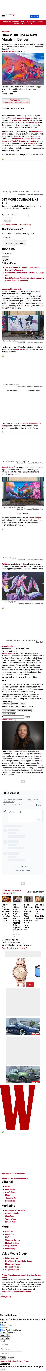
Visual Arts (6, 32)
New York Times (20, 120)
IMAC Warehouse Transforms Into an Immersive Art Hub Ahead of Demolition (24, 279)
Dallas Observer (11, 1258)
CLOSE (5, 260)
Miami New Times (12, 1264)
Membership (10, 1249)
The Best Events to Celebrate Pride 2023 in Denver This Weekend (22, 269)
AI (30, 1275)
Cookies (16, 1275)
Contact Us (9, 1234)
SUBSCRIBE (8, 243)
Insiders (5, 1328)
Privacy (28, 224)
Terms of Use (10, 1219)
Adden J (31, 143)
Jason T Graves (8, 467)
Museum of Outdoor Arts (12, 289)
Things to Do (7, 1325)
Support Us (34, 16)
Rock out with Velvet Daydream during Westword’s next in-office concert (23, 23)
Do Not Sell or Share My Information (16, 1291)
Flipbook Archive (12, 1243)
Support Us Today (9, 720)
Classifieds (9, 1216)
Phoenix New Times (13, 1267)
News (7, 1186)
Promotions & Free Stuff (15, 1210)
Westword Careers (12, 1240)
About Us (9, 1231)
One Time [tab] (6, 704)
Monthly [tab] (15, 704)
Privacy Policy (10, 1222)
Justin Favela (7, 653)
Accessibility (24, 1275)
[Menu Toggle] (3, 16)
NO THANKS (20, 243)
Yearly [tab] (23, 704)
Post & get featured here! (14, 948)
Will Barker (6, 564)
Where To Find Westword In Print (15, 1179)
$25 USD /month (24, 711)
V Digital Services (12, 1270)
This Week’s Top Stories (11, 1330)
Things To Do (10, 1198)
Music (7, 1195)
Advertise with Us (12, 1213)
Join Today (5, 1335)
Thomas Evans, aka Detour (19, 118)
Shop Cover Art (11, 1246)
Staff (7, 1237)
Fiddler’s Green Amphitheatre (23, 141)
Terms (21, 224)
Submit (11, 1358)
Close (3, 1369)
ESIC (21, 566)
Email (4, 215)
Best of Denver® (8, 1332)
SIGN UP (7, 221)
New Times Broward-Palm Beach (18, 1261)
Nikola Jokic (34, 123)
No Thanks (5, 1338)
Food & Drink (10, 1189)
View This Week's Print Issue (13, 1174)
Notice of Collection (9, 224)
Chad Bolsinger (35, 518)
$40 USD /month (9, 714)
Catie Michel (20, 349)
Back (3, 1358)
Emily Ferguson (10, 51)
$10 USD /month (9, 711)
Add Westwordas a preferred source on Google (16, 101)
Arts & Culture (11, 1192)
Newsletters (10, 1201)
